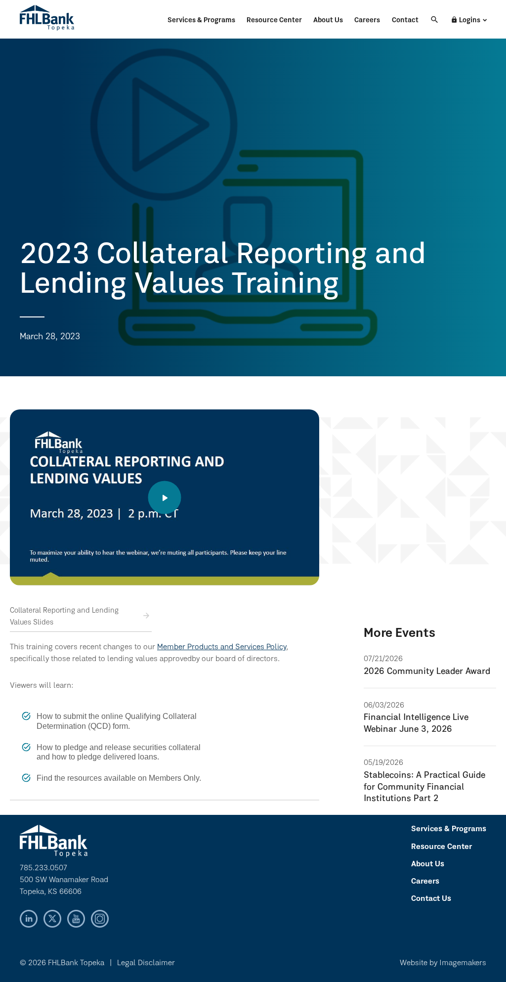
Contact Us (431, 899)
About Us (328, 20)
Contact (405, 20)
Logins (465, 20)
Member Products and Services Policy (221, 647)
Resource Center (274, 20)
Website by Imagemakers (443, 963)
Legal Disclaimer (146, 963)
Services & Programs (201, 20)
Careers (367, 20)
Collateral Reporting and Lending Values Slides (64, 616)
